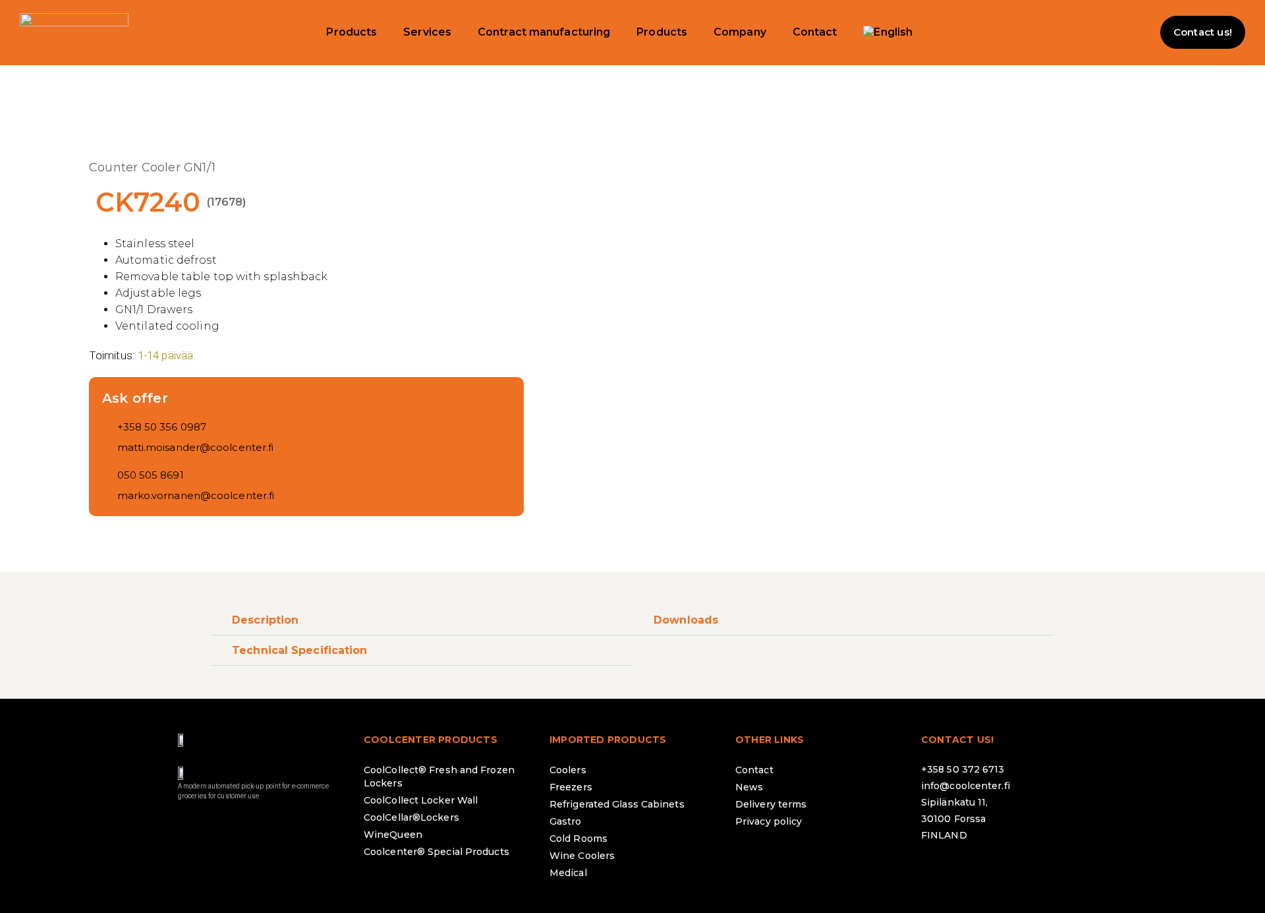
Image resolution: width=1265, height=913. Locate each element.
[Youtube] (1046, 870)
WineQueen (393, 834)
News (749, 787)
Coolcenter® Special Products (436, 852)
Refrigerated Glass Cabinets (617, 804)
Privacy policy (768, 821)
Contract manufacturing (544, 32)
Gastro (565, 821)
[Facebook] (937, 870)
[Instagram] (973, 870)
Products (351, 32)
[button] (1134, 32)
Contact (815, 32)
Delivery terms (770, 804)
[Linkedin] (1010, 870)
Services (427, 32)
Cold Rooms (578, 838)
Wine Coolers (582, 856)
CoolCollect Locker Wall (421, 800)
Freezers (570, 787)
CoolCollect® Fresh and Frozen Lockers (439, 776)
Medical (568, 873)
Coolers (567, 770)
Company (740, 32)
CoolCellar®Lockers (411, 817)
